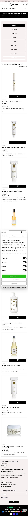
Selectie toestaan (14, 280)
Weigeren (14, 283)
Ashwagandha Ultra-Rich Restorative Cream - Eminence (12, 447)
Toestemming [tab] (5, 235)
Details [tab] (14, 235)
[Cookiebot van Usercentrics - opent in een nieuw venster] (21, 232)
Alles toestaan (14, 276)
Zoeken (25, 8)
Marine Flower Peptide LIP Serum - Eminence (12, 102)
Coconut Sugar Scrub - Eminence (11, 407)
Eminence (4, 99)
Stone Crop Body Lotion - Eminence (12, 323)
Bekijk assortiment (2, 4)
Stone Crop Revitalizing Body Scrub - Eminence (12, 192)
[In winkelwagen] (17, 96)
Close (14, 490)
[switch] (25, 262)
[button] (7, 96)
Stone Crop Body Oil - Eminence (11, 365)
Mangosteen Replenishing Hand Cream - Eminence (13, 148)
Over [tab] (23, 235)
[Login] (23, 4)
